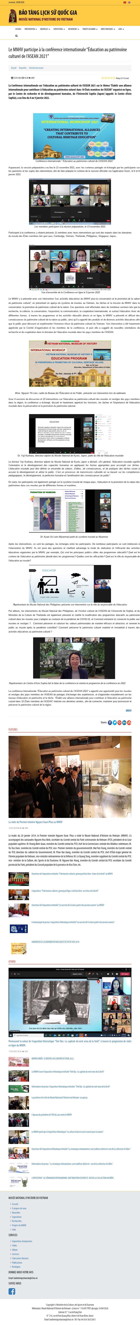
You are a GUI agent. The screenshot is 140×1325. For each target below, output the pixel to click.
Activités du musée (36, 68)
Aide (120, 29)
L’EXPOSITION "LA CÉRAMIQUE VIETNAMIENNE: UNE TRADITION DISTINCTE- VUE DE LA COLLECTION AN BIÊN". (73, 1178)
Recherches (73, 29)
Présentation (30, 29)
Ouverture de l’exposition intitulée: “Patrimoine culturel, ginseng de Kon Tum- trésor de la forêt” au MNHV (72, 874)
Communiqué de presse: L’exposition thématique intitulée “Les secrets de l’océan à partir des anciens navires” (73, 922)
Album (15, 1250)
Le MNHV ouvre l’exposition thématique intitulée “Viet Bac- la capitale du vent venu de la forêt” (68, 1072)
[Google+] (119, 722)
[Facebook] (110, 722)
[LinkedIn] (124, 722)
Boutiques (16, 1267)
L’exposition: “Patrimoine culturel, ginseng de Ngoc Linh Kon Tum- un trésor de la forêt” (65, 891)
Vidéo (14, 1245)
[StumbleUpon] (129, 722)
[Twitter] (115, 722)
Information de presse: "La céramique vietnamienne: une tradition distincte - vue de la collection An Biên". (72, 1164)
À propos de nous (19, 1208)
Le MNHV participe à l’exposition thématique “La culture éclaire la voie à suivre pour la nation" (68, 1132)
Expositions (58, 29)
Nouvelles (44, 29)
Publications (17, 1262)
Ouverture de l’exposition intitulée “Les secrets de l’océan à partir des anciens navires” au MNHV (68, 905)
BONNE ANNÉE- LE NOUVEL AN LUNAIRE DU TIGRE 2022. (53, 1058)
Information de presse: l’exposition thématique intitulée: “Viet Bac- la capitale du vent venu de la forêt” (71, 1087)
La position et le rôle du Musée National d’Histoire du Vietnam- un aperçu (60, 1098)
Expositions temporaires (22, 1241)
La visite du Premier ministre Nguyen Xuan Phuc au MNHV (35, 822)
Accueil (18, 29)
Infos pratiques (107, 29)
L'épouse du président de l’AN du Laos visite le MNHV (52, 1115)
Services (15, 1254)
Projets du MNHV (89, 29)
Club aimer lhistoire (20, 1258)
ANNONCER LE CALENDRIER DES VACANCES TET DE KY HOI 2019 (55, 942)
